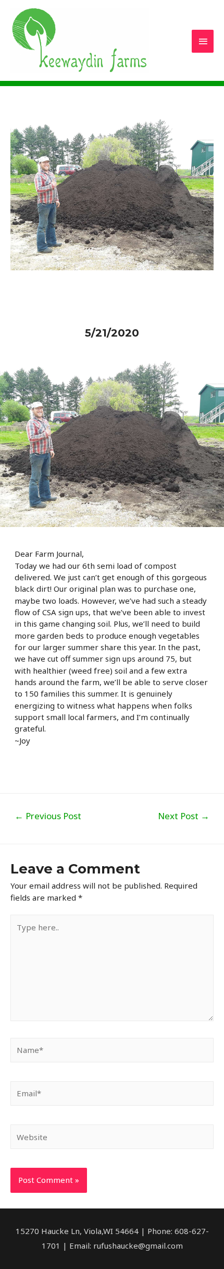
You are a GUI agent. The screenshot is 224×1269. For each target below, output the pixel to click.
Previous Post (48, 816)
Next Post (183, 816)
